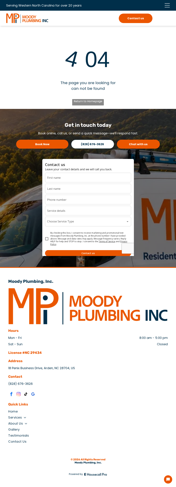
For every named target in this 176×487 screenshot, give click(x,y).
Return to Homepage (88, 101)
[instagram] (18, 394)
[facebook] (11, 394)
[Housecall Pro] (95, 474)
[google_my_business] (33, 394)
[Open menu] (167, 5)
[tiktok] (26, 394)
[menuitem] (88, 412)
